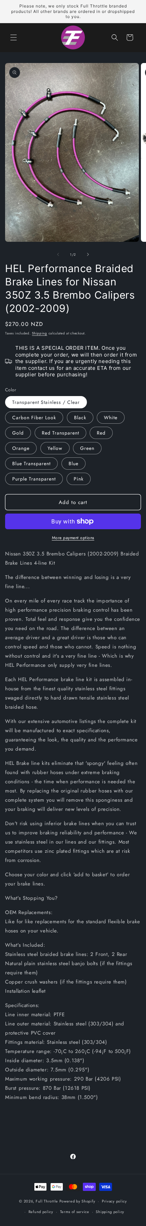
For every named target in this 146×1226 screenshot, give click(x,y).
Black (80, 417)
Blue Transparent (31, 463)
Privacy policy (114, 1201)
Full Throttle (47, 1201)
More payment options (73, 538)
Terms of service (74, 1211)
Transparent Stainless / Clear (46, 402)
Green (87, 448)
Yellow (55, 448)
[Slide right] (87, 254)
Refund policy (41, 1211)
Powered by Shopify (77, 1201)
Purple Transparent (34, 478)
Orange (21, 448)
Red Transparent (60, 432)
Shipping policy (110, 1211)
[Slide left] (58, 254)
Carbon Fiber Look (34, 417)
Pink (79, 478)
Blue (73, 463)
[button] (13, 37)
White (110, 417)
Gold (18, 432)
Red (101, 432)
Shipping (39, 333)
